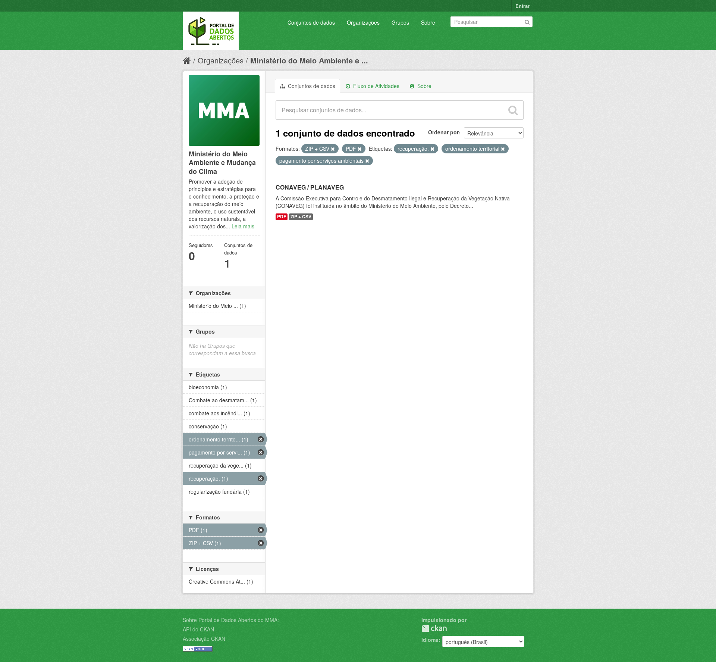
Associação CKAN (204, 638)
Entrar (522, 5)
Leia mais (243, 226)
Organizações (363, 22)
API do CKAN (198, 629)
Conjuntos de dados (311, 22)
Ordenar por (443, 132)
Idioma (430, 639)
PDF (281, 216)
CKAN (434, 628)
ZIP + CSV (301, 216)
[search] (513, 110)
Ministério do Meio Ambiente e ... (309, 60)
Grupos (400, 22)
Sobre (428, 22)
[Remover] (333, 149)
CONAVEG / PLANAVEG (310, 187)
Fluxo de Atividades (375, 86)
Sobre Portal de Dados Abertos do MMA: (231, 620)
